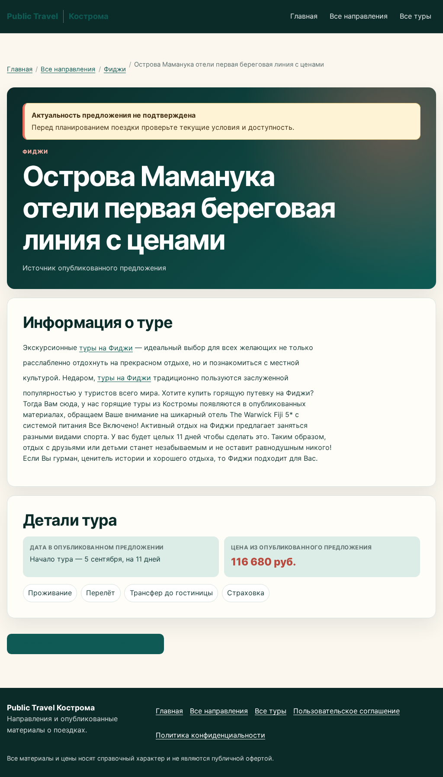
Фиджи (115, 69)
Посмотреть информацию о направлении (85, 643)
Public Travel (58, 16)
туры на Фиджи (106, 348)
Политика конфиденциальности (210, 735)
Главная (304, 16)
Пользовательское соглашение (346, 710)
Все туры (415, 16)
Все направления (359, 16)
